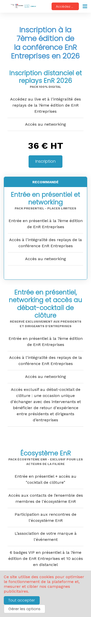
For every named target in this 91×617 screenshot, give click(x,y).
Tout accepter (21, 600)
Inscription (45, 161)
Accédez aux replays (67, 6)
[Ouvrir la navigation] (85, 6)
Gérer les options (24, 608)
